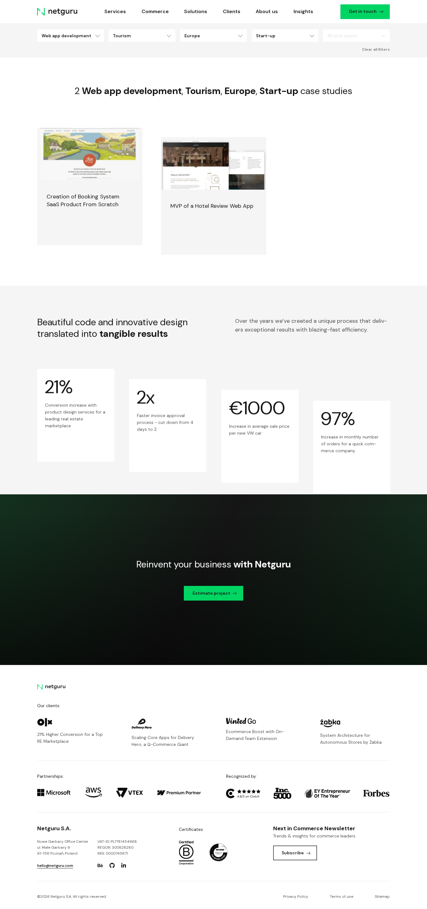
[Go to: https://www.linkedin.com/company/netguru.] (124, 865)
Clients (231, 11)
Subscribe (293, 853)
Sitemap (382, 896)
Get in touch (363, 11)
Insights (303, 11)
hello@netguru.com (55, 865)
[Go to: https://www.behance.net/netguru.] (100, 865)
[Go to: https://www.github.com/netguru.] (112, 865)
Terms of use (341, 896)
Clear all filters (376, 49)
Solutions (195, 11)
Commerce (155, 11)
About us (267, 11)
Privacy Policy (295, 896)
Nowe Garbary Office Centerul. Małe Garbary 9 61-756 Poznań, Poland (62, 847)
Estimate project (211, 593)
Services (115, 11)
